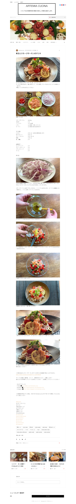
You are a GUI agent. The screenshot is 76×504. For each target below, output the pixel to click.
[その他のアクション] (59, 50)
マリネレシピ (32, 429)
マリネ (26, 429)
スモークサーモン (20, 429)
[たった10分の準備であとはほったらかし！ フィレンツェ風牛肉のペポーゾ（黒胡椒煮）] (38, 456)
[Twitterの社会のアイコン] (60, 5)
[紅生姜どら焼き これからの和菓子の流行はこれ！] (57, 456)
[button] (64, 42)
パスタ (38, 42)
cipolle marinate (39, 432)
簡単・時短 (18, 42)
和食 (47, 42)
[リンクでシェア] (25, 439)
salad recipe (44, 427)
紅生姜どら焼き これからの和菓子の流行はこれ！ (57, 465)
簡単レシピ (19, 427)
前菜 (43, 42)
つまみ (38, 429)
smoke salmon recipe (46, 429)
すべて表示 (64, 449)
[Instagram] (65, 5)
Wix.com (42, 501)
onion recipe (25, 427)
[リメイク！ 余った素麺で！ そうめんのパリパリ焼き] (18, 456)
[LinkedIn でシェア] (22, 439)
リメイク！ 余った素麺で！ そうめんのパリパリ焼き (19, 465)
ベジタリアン (25, 42)
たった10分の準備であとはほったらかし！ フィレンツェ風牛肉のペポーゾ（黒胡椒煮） (38, 465)
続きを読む (53, 42)
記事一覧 (12, 42)
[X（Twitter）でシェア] (19, 439)
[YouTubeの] (61, 5)
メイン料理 (33, 42)
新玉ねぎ (31, 427)
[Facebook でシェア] (16, 439)
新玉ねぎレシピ (52, 427)
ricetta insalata (37, 427)
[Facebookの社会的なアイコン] (63, 5)
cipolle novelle (31, 432)
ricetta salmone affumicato (22, 432)
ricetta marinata (47, 432)
